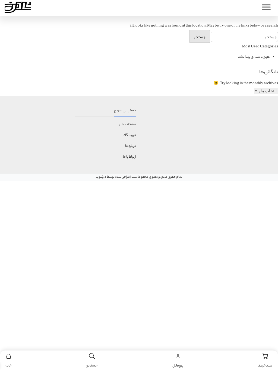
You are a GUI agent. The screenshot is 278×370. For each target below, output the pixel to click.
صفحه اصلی (127, 124)
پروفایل (177, 366)
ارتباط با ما (129, 157)
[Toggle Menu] (266, 6)
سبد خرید (265, 366)
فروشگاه (130, 135)
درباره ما (130, 146)
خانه (8, 366)
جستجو (91, 366)
